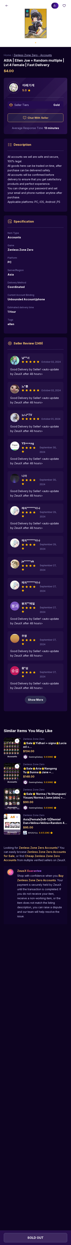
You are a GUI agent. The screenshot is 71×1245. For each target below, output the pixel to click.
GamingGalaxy (36, 757)
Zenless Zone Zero (33, 739)
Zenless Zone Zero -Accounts (33, 55)
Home (7, 55)
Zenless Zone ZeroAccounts (38, 847)
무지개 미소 (33, 833)
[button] (35, 23)
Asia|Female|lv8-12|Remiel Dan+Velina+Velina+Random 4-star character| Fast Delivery (44, 823)
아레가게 (28, 85)
